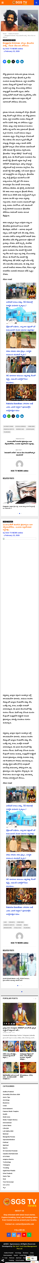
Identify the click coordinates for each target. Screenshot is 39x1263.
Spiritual (6, 1145)
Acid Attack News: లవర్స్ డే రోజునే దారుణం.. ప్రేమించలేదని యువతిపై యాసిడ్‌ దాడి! (16, 979)
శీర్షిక (4, 1187)
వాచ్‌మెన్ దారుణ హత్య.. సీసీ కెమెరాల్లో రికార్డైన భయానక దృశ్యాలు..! (19, 303)
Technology (7, 1162)
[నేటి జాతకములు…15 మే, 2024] (28, 1067)
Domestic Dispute (9, 925)
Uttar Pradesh (7, 1173)
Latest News (7, 1125)
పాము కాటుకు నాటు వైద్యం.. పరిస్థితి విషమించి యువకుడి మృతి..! (18, 352)
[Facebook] (9, 1235)
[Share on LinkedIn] (22, 61)
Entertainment (8, 1108)
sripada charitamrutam (10, 1153)
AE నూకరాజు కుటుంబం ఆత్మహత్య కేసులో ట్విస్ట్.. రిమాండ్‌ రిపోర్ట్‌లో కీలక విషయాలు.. (21, 379)
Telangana (7, 432)
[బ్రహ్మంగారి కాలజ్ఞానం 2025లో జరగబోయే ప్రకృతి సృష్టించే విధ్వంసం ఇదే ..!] (19, 1014)
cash (5, 922)
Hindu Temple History (10, 1119)
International (7, 1122)
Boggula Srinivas (21, 426)
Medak (26, 925)
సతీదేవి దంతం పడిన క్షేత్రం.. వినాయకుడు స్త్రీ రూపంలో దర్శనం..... (9, 1056)
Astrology (6, 1100)
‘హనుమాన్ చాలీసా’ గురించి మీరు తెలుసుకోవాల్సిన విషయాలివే (19, 453)
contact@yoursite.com (24, 1224)
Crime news (31, 426)
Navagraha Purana (9, 1136)
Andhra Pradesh (7, 40)
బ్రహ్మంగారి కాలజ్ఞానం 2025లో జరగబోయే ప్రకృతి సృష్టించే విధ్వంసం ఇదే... (19, 1029)
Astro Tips (6, 1097)
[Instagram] (19, 1235)
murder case (20, 429)
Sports (5, 1148)
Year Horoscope (8, 1182)
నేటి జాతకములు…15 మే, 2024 (26, 1076)
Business (6, 1103)
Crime (13, 40)
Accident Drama (8, 426)
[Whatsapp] (29, 1235)
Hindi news (6, 1117)
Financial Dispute (9, 429)
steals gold (17, 928)
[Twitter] (14, 1235)
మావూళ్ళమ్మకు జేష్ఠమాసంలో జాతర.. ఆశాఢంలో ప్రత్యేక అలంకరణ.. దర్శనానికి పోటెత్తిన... (26, 1056)
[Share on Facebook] (5, 61)
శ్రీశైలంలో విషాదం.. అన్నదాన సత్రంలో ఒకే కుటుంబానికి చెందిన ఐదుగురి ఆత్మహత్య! (20, 328)
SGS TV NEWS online (14, 48)
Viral (4, 1179)
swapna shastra (8, 1159)
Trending (6, 1167)
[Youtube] (24, 1235)
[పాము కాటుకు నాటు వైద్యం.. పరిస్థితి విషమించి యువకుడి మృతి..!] (21, 340)
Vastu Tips (6, 1176)
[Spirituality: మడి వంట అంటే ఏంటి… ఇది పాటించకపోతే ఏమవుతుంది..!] (11, 1067)
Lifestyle (6, 1128)
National (5, 1134)
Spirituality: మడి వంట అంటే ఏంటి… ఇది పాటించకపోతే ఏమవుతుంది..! (11, 1077)
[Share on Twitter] (13, 61)
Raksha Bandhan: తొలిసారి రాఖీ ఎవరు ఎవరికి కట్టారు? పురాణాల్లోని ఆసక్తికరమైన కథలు (19, 407)
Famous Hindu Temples (11, 1111)
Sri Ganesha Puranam (10, 1150)
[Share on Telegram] (18, 61)
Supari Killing (30, 429)
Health (5, 1114)
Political (5, 1142)
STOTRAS (6, 1156)
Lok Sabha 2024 (8, 1131)
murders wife (8, 928)
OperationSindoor (9, 1139)
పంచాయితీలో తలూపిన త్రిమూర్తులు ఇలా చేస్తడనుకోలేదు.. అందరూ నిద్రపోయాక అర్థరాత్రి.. (19, 442)
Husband (19, 925)
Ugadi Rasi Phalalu (9, 1170)
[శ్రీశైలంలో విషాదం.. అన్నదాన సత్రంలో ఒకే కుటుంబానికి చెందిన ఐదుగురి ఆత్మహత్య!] (21, 316)
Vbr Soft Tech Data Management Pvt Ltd (25, 1247)
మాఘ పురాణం (6, 1184)
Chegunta (12, 922)
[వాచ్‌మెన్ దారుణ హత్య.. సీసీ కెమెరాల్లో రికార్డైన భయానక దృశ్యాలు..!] (21, 291)
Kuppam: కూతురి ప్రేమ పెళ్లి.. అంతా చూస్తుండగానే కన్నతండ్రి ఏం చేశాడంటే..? (19, 507)
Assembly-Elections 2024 (11, 1094)
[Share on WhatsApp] (9, 61)
